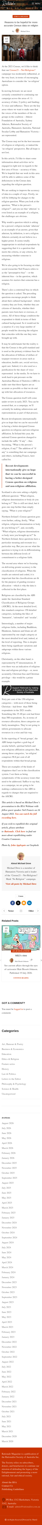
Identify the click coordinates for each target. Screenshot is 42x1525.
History (5, 1068)
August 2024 (8, 1242)
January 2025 (8, 1217)
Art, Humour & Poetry (21, 951)
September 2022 (9, 1356)
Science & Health (10, 1088)
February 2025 (9, 1212)
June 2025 (6, 1192)
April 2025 (7, 1202)
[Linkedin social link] (29, 903)
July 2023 (6, 1307)
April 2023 (7, 1322)
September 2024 (9, 1237)
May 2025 (6, 1197)
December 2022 (9, 1341)
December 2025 (9, 1162)
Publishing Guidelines (13, 1489)
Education (6, 1054)
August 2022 (8, 1361)
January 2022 (8, 1396)
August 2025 (8, 1182)
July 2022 (6, 1366)
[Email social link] (23, 903)
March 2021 (7, 1431)
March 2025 (7, 1207)
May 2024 (6, 1257)
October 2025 (8, 1172)
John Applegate (19, 845)
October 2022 (8, 1351)
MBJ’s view (21, 955)
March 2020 (7, 1441)
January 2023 (8, 1336)
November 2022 (9, 1346)
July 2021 (6, 1416)
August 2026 (8, 1123)
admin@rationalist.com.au (27, 1506)
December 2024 (9, 1222)
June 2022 (6, 1371)
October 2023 (8, 1292)
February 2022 (9, 1391)
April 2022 (7, 1381)
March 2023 (7, 1326)
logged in (18, 1009)
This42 (34, 1519)
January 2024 (8, 1277)
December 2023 (9, 1282)
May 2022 (6, 1376)
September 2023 (9, 1297)
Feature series (8, 1063)
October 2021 (8, 1411)
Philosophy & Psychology (14, 1083)
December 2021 (9, 1401)
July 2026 (6, 1128)
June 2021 (6, 1421)
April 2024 (7, 1262)
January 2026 (8, 1157)
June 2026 (6, 1133)
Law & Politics (9, 1073)
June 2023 (6, 1312)
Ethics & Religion (21, 16)
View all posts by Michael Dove (21, 883)
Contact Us (7, 1485)
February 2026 (9, 1153)
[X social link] (18, 903)
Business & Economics (13, 1049)
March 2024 (7, 1267)
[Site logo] (9, 3)
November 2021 (9, 1406)
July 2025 (6, 1187)
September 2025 (9, 1177)
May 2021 (6, 1426)
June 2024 (6, 1252)
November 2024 (9, 1227)
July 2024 (6, 1247)
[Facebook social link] (12, 903)
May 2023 (6, 1317)
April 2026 (7, 1143)
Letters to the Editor (11, 1078)
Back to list (21, 911)
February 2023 (9, 1331)
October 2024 (8, 1232)
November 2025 (9, 1167)
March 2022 (7, 1386)
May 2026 (6, 1138)
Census (20, 896)
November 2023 (9, 1287)
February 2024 (9, 1272)
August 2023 (8, 1302)
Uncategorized (8, 1093)
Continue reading (21, 978)
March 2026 (7, 1148)
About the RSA (9, 1482)
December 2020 (9, 1436)
